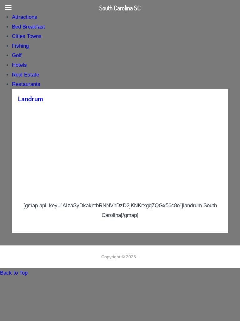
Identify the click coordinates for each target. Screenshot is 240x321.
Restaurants (26, 84)
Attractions (24, 17)
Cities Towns (27, 36)
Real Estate (25, 75)
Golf (17, 55)
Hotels (19, 65)
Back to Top (14, 273)
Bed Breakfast (28, 27)
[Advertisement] (120, 154)
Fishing (20, 46)
